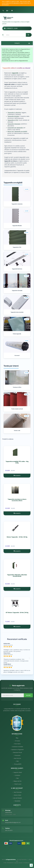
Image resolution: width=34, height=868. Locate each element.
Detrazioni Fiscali (17, 752)
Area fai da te (17, 758)
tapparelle (15, 73)
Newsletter (17, 801)
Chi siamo (17, 740)
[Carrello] (12, 10)
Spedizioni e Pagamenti (17, 749)
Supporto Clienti (17, 772)
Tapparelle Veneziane (14, 124)
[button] (4, 658)
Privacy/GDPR (17, 764)
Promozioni (17, 755)
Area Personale (17, 792)
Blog (17, 738)
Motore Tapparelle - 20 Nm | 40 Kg (17, 537)
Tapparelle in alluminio (14, 112)
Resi (17, 778)
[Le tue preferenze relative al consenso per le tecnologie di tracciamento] (31, 865)
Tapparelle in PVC (13, 120)
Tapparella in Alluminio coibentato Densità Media (17, 575)
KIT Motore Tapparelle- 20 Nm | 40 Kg (17, 612)
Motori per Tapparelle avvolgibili (17, 131)
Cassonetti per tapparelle (15, 127)
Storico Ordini (17, 795)
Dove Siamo (17, 743)
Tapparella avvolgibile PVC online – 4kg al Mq (17, 462)
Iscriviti (28, 695)
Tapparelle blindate (13, 116)
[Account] (7, 10)
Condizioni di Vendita (17, 746)
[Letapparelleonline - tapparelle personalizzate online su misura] (17, 18)
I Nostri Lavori (17, 784)
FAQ (17, 761)
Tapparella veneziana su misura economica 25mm (17, 499)
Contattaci (17, 775)
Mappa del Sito (17, 781)
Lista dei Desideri (17, 798)
